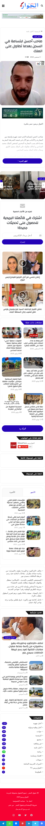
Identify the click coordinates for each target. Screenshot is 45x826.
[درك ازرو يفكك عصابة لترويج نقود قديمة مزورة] (33, 552)
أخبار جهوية (37, 723)
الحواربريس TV (36, 768)
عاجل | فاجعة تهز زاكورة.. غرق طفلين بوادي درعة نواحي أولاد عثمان (15, 702)
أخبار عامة (29, 31)
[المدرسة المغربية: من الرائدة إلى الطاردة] (12, 398)
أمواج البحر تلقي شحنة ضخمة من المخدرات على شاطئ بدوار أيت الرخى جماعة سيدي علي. (15, 520)
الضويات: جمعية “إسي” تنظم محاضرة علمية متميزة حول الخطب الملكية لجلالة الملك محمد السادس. (13, 345)
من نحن (11, 805)
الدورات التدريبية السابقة (33, 764)
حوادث (39, 731)
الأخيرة (12, 492)
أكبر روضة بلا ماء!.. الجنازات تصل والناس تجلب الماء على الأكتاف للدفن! (33, 343)
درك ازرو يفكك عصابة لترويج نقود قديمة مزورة (15, 550)
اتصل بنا (29, 801)
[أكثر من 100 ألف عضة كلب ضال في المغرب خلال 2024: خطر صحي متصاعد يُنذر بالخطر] (33, 362)
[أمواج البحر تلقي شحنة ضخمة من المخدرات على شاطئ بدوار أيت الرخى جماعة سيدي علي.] (33, 520)
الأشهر (32, 492)
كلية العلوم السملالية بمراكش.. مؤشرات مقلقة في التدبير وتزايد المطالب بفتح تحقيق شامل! (12, 382)
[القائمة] (3, 6)
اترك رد (22, 428)
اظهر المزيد (23, 161)
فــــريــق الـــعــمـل (23, 809)
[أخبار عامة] (29, 5)
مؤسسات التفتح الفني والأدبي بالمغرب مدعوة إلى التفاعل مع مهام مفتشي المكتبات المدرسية (16, 505)
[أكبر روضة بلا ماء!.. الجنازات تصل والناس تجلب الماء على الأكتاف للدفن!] (33, 332)
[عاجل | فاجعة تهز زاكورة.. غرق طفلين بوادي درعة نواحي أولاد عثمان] (36, 703)
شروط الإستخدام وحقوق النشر (26, 805)
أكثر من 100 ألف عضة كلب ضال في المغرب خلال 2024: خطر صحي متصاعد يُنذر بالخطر (33, 374)
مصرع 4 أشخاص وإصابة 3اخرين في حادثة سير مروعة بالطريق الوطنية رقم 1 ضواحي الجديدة (14, 679)
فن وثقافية (38, 744)
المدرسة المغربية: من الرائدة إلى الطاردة (14, 408)
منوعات (39, 760)
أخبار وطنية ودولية (35, 727)
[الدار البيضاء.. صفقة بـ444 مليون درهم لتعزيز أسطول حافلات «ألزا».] (36, 692)
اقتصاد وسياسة (36, 756)
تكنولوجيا (38, 772)
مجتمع (39, 740)
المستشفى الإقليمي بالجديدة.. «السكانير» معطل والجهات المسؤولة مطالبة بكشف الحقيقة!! (15, 666)
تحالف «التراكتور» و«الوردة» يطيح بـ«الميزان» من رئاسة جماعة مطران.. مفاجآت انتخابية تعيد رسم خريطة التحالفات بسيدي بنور (24, 573)
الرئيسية (38, 31)
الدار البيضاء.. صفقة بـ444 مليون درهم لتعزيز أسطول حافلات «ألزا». (15, 690)
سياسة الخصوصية (19, 801)
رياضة (39, 752)
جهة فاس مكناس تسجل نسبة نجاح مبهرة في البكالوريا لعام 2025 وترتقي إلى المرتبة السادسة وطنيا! (34, 411)
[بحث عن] (42, 6)
